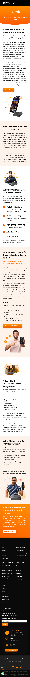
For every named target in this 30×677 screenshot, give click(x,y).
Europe (3, 588)
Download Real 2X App (12, 326)
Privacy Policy (5, 576)
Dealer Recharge (20, 547)
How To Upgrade (6, 565)
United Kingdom (6, 602)
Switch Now (8, 531)
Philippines (19, 576)
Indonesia (18, 570)
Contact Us (4, 555)
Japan (17, 565)
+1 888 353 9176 (9, 611)
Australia (4, 585)
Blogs (17, 544)
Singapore (18, 573)
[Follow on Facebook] (9, 667)
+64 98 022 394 (7, 608)
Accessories (5, 558)
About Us (4, 553)
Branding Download (7, 573)
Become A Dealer (20, 550)
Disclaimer (18, 661)
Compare (4, 550)
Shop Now (8, 89)
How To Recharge (6, 568)
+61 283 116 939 (11, 613)
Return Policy (5, 579)
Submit (5, 624)
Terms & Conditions (7, 570)
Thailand (18, 568)
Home (3, 544)
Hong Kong (19, 579)
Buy (3, 547)
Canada (3, 591)
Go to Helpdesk (11, 650)
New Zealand (5, 596)
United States (5, 599)
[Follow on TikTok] (21, 667)
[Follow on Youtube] (17, 667)
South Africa (5, 594)
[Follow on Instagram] (13, 667)
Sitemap (11, 661)
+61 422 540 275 (13, 615)
